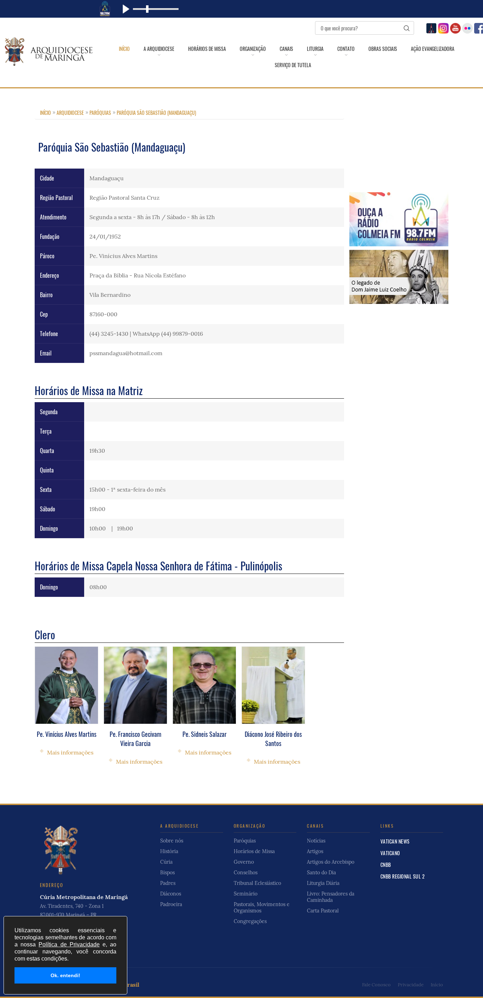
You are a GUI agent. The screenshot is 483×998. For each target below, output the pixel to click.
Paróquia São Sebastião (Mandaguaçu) (156, 112)
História (169, 851)
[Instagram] (442, 27)
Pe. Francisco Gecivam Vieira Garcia (135, 738)
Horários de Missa (207, 49)
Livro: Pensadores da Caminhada (330, 897)
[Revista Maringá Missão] (430, 27)
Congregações (250, 921)
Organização (253, 49)
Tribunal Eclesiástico (257, 883)
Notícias (316, 841)
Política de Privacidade (69, 944)
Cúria (166, 862)
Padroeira (171, 904)
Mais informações (70, 752)
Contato (346, 49)
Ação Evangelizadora (432, 49)
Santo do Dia (321, 872)
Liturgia (315, 49)
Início (124, 49)
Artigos (315, 851)
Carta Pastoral (323, 911)
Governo (244, 862)
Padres (167, 883)
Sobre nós (171, 841)
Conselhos (245, 872)
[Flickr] (466, 27)
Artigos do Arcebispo (330, 862)
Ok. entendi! (65, 975)
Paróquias (100, 112)
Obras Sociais (382, 49)
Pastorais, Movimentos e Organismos (262, 907)
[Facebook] (478, 27)
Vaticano (390, 853)
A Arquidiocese (159, 49)
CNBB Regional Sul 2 (402, 876)
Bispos (167, 872)
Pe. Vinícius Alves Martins (67, 734)
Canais (286, 49)
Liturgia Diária (323, 883)
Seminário (245, 894)
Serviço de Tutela (293, 65)
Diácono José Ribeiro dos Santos (273, 738)
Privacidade (411, 985)
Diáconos (170, 894)
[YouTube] (454, 27)
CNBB (385, 864)
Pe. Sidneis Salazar (204, 734)
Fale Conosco (376, 985)
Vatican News (395, 841)
